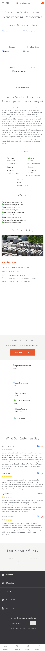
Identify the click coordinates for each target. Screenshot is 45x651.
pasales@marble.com (17, 275)
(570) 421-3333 (15, 271)
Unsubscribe (31, 628)
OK (33, 623)
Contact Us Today (22, 352)
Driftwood (11, 559)
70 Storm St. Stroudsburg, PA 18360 (15, 267)
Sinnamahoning (22, 562)
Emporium (34, 559)
